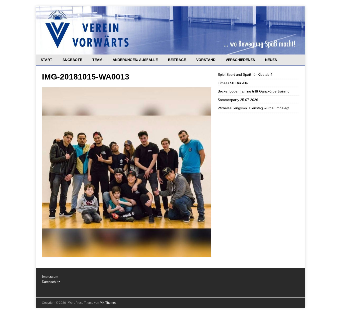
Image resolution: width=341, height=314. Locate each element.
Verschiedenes (240, 60)
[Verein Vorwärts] (170, 52)
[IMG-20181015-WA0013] (126, 254)
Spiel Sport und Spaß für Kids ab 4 (245, 74)
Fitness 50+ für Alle (233, 83)
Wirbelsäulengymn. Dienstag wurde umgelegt (253, 108)
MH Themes (108, 302)
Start (46, 60)
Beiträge (177, 60)
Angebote (72, 60)
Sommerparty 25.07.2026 (238, 100)
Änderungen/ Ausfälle (135, 60)
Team (97, 60)
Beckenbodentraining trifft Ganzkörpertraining (254, 91)
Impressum (50, 276)
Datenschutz (51, 282)
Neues (271, 60)
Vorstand (205, 60)
